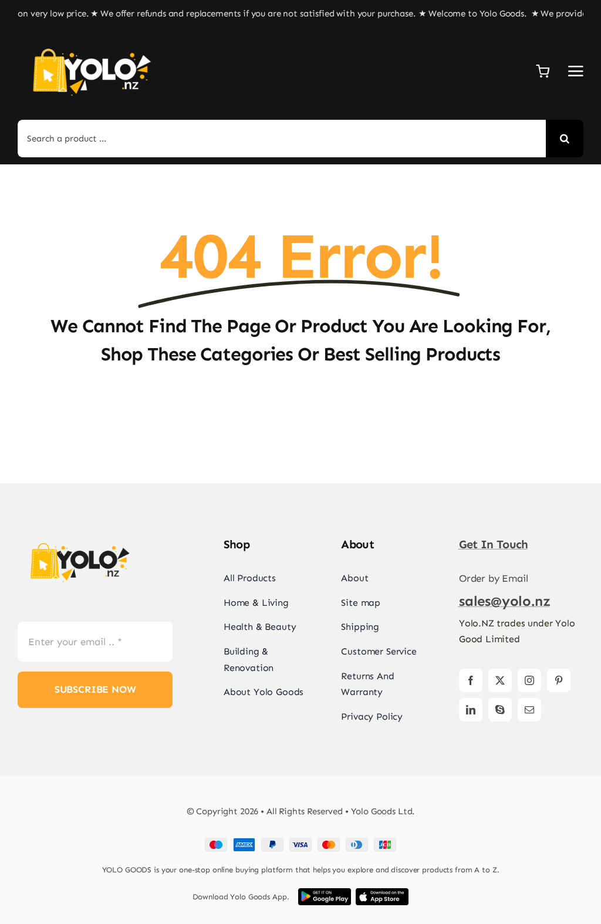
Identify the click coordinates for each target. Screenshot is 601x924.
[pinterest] (558, 680)
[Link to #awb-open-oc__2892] (575, 71)
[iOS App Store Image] (382, 893)
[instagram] (529, 680)
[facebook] (470, 680)
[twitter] (500, 680)
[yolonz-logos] (79, 535)
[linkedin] (470, 709)
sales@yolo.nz (505, 600)
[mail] (529, 709)
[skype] (500, 709)
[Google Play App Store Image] (324, 893)
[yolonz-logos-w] (91, 39)
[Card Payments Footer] (300, 842)
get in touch (493, 544)
